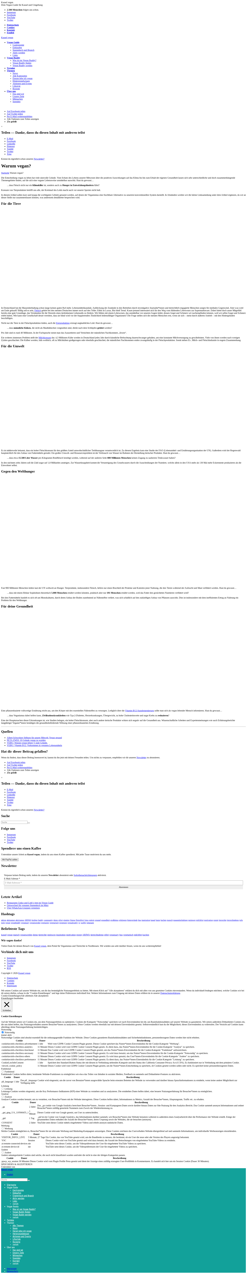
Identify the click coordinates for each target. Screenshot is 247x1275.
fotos (86, 920)
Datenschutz (12, 978)
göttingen (123, 920)
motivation (208, 920)
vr (79, 923)
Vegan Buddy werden (22, 65)
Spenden (16, 101)
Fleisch (37, 310)
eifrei (60, 920)
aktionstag (11, 920)
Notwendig (10, 1032)
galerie (91, 920)
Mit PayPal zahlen (9, 860)
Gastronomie (18, 45)
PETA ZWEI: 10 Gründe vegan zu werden (26, 740)
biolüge (35, 920)
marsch (170, 920)
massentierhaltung (180, 920)
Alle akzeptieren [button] (41, 995)
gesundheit (105, 920)
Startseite (5, 173)
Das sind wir (18, 94)
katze (158, 920)
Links (15, 55)
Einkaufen (17, 47)
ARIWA (28, 920)
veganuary (25, 923)
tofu (241, 920)
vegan (7, 923)
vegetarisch (54, 923)
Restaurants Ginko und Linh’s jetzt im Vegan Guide (30, 903)
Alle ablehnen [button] (27, 995)
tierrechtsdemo (233, 920)
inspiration (146, 920)
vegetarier (45, 923)
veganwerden (35, 923)
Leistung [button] (5, 1086)
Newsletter (141, 757)
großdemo (114, 920)
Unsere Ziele (18, 96)
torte (3, 923)
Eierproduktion (63, 323)
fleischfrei (80, 920)
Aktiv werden (19, 52)
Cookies (10, 980)
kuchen (163, 920)
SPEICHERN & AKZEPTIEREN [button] (16, 1164)
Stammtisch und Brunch (23, 50)
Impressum (12, 985)
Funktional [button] (6, 1069)
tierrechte (222, 920)
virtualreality (72, 923)
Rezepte (16, 88)
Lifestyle (16, 86)
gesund (98, 920)
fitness (72, 920)
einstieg (66, 920)
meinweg (192, 920)
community (48, 920)
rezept (215, 920)
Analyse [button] (5, 1094)
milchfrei (200, 920)
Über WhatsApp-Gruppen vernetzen (23, 908)
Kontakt (10, 983)
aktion (3, 920)
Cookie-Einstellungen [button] (11, 995)
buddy (40, 920)
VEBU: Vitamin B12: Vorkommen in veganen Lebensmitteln (34, 745)
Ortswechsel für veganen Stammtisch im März (27, 905)
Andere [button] (4, 1149)
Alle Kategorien (20, 76)
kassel (153, 920)
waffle (83, 923)
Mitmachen (18, 99)
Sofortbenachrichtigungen (85, 875)
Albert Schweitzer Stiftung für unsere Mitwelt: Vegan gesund (34, 737)
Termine (10, 1220)
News (15, 73)
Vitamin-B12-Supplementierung (139, 710)
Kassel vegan (7, 37)
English (10, 1174)
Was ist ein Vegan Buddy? (24, 60)
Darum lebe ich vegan (22, 78)
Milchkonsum (45, 337)
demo (55, 920)
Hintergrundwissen (21, 81)
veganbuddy (15, 923)
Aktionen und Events (22, 83)
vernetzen (63, 923)
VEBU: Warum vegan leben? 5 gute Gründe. (27, 743)
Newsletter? (39, 159)
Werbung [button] (5, 1125)
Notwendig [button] (6, 1029)
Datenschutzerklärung (170, 993)
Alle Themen (18, 1225)
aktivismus (19, 920)
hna (139, 920)
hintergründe (132, 920)
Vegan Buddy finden (22, 63)
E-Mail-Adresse (12, 878)
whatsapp (90, 923)
